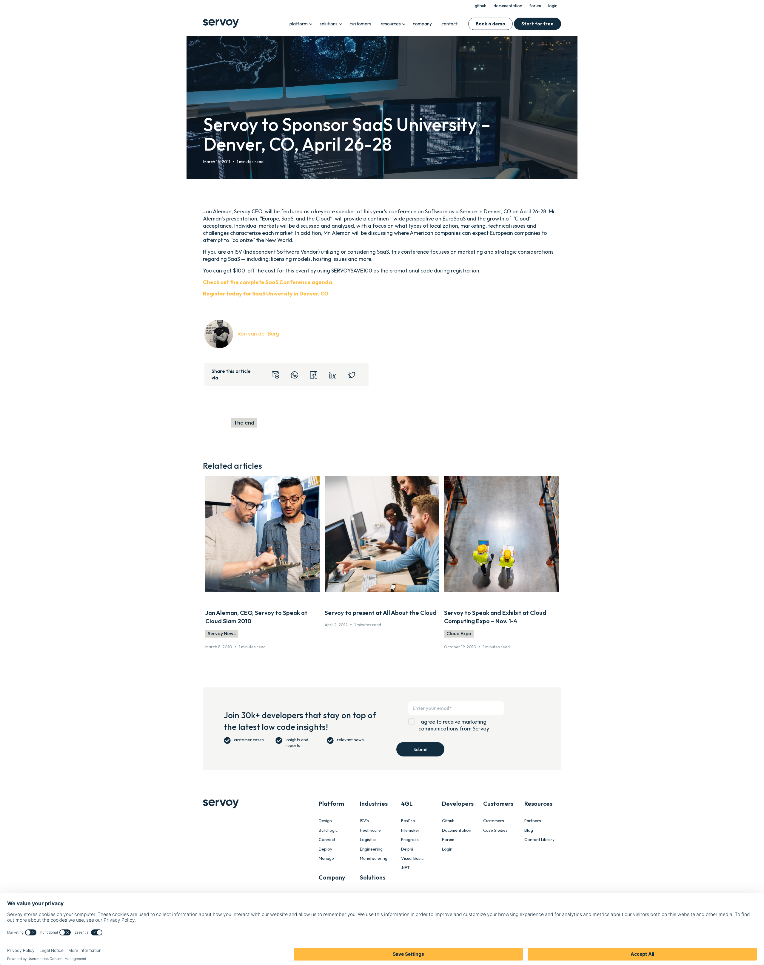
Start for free (537, 24)
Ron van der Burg (258, 333)
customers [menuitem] (360, 24)
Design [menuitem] (325, 821)
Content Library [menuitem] (539, 839)
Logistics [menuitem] (368, 839)
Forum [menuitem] (448, 839)
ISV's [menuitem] (364, 821)
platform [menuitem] (298, 24)
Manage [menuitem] (326, 858)
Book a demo (490, 24)
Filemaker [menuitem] (410, 830)
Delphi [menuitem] (407, 849)
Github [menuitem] (448, 821)
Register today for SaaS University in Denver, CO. (266, 293)
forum (535, 5)
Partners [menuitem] (532, 821)
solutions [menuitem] (329, 24)
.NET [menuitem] (405, 868)
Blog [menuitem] (528, 830)
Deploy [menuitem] (325, 849)
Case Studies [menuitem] (495, 830)
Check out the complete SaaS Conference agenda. (268, 282)
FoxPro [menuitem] (408, 821)
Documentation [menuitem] (456, 830)
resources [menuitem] (391, 24)
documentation (508, 5)
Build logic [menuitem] (328, 830)
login (552, 5)
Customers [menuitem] (493, 821)
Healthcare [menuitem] (370, 830)
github (480, 5)
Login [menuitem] (447, 849)
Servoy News (221, 633)
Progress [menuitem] (410, 839)
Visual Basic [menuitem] (412, 858)
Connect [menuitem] (327, 839)
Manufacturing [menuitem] (373, 858)
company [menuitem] (422, 24)
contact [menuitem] (449, 24)
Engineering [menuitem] (371, 849)
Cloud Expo (458, 633)
